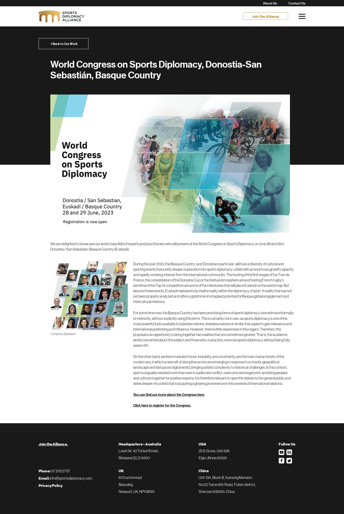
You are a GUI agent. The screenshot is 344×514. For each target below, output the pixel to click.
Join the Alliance (265, 16)
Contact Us (297, 3)
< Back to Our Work (64, 44)
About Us (270, 3)
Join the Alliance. (53, 444)
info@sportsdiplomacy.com (71, 478)
